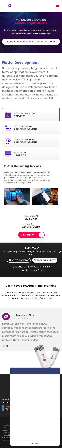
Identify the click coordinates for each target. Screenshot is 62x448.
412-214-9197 (31, 227)
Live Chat (31, 218)
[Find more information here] (35, 406)
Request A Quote (46, 260)
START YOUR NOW (31, 41)
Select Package (20, 260)
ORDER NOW (27, 234)
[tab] (31, 114)
